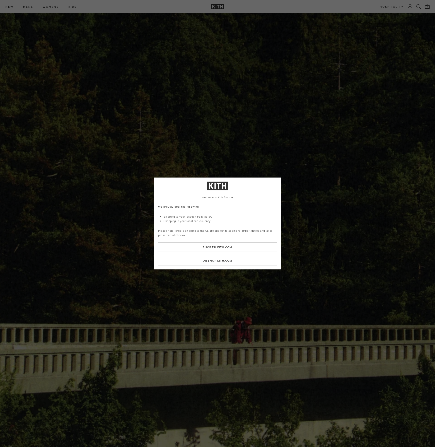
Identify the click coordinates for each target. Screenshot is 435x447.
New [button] (9, 6)
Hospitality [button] (392, 6)
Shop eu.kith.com (217, 247)
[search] (418, 6)
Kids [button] (72, 6)
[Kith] (217, 6)
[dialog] (217, 223)
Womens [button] (51, 6)
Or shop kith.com (217, 261)
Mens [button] (28, 6)
